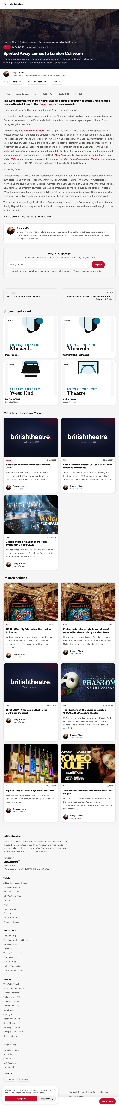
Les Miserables (10, 944)
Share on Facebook (37, 82)
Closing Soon (9, 1014)
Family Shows (9, 909)
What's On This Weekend (14, 988)
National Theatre (90, 159)
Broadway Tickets (11, 922)
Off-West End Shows (13, 896)
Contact (7, 1058)
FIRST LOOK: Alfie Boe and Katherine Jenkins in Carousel (26, 711)
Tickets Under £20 (11, 997)
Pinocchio (75, 159)
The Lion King (9, 936)
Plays (5, 904)
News (33, 42)
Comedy (7, 913)
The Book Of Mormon (13, 970)
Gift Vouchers (9, 1063)
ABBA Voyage (9, 962)
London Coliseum (48, 104)
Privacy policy (66, 271)
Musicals (10, 320)
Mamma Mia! (9, 957)
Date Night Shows (11, 1027)
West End (10, 365)
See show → (107, 1101)
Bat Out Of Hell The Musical (75, 355)
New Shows (9, 1010)
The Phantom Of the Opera (15, 940)
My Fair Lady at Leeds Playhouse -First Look (30, 790)
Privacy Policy (92, 1092)
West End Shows (11, 891)
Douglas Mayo (24, 228)
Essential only (47, 1098)
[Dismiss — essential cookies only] (55, 1090)
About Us (7, 1054)
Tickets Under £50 (11, 1006)
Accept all (21, 1098)
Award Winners (10, 917)
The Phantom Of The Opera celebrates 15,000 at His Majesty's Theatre (84, 711)
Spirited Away (69, 399)
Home (6, 42)
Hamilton (7, 949)
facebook (23, 1079)
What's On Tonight (11, 984)
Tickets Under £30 (11, 1001)
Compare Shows (11, 1036)
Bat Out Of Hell (12, 399)
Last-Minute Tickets (12, 887)
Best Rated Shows (11, 1019)
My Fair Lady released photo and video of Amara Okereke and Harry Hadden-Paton (86, 631)
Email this (56, 82)
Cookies (104, 1092)
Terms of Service (76, 1092)
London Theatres (11, 993)
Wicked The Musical (12, 953)
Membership (9, 1067)
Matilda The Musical (12, 966)
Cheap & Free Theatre (13, 1032)
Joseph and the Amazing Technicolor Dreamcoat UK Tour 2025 (26, 543)
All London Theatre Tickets (15, 883)
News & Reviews (19, 42)
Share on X (16, 82)
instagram (9, 1079)
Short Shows (9, 1023)
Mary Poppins (62, 155)
